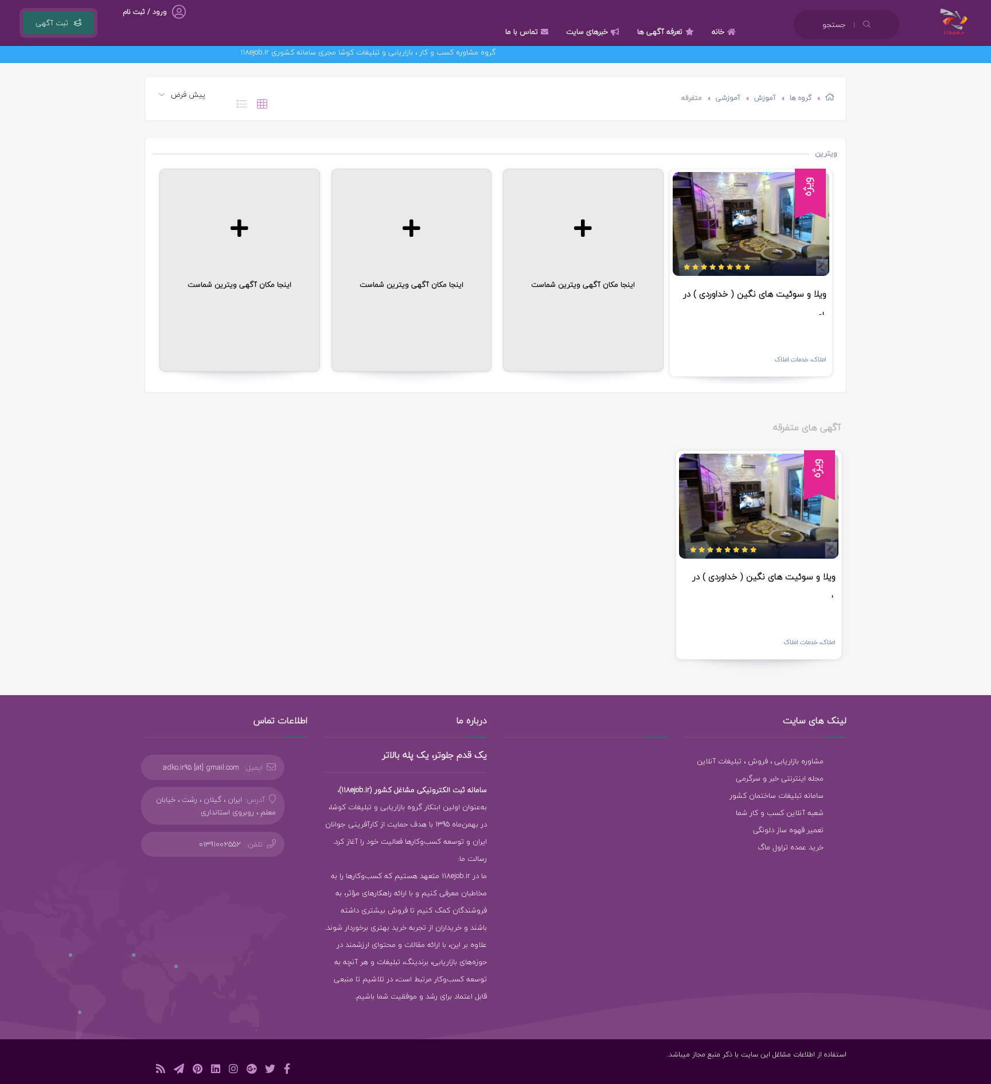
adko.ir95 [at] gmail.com (201, 767)
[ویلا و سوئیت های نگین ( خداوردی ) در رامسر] (751, 224)
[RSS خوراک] (160, 1070)
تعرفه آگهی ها (659, 31)
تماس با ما (521, 31)
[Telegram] (179, 1070)
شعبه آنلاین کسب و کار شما (780, 812)
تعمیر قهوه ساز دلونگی (788, 830)
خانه (718, 31)
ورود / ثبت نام (145, 12)
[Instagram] (233, 1070)
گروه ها (800, 98)
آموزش (765, 98)
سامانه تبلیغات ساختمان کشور (776, 795)
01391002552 (220, 844)
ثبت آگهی (52, 23)
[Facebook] (287, 1070)
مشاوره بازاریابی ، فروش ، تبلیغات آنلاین (760, 761)
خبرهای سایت (587, 31)
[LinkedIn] (215, 1070)
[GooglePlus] (251, 1070)
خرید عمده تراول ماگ (791, 847)
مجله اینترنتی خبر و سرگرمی (780, 778)
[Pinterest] (197, 1070)
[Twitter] (270, 1070)
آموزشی (728, 98)
